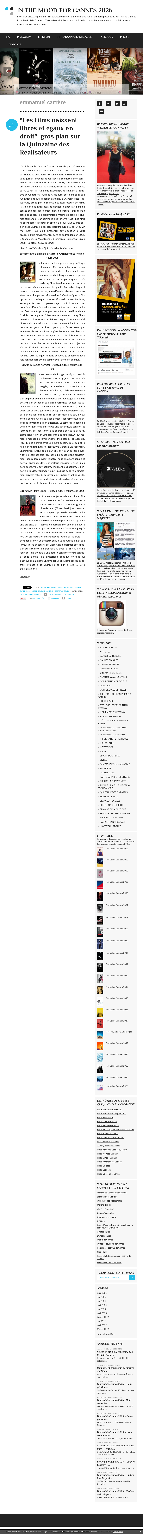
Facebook (106, 36)
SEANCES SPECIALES (110, 800)
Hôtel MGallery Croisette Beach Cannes (115, 1129)
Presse (124, 36)
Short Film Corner (105, 1209)
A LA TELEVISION (108, 647)
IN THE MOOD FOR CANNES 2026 (64, 10)
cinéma (43, 587)
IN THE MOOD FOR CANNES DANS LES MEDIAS (113, 729)
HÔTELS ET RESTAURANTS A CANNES (113, 722)
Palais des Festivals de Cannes (111, 1247)
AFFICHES (105, 651)
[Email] (101, 111)
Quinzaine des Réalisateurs (109, 1200)
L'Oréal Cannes (104, 1235)
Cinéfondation (103, 1231)
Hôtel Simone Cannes (107, 1157)
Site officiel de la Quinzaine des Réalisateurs (49, 248)
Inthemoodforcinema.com (74, 36)
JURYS (103, 751)
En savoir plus (118, 1532)
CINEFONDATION (109, 668)
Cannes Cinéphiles (105, 1213)
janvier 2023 (103, 1317)
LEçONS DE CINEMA (110, 755)
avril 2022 (102, 1325)
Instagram (24, 36)
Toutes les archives (106, 1334)
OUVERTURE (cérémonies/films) (115, 764)
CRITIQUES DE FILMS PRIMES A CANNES (114, 695)
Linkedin (44, 36)
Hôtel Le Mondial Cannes (108, 1174)
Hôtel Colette (103, 1165)
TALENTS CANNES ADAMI (112, 822)
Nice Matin (102, 1252)
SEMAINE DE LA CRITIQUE (113, 809)
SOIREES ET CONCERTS (111, 817)
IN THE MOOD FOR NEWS (112, 734)
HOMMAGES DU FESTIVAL (113, 712)
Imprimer (55, 598)
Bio (8, 36)
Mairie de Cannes (105, 1239)
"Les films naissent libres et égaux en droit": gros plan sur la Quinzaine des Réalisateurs (50, 136)
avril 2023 (102, 1313)
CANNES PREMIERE (109, 664)
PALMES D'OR (107, 772)
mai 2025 (101, 1297)
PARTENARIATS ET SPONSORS (115, 777)
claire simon (25, 591)
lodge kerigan (38, 591)
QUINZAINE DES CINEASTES (30, 595)
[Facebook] (99, 103)
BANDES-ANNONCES (110, 656)
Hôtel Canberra (104, 1169)
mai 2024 (101, 1301)
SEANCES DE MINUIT (110, 796)
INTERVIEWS (106, 747)
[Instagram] (124, 103)
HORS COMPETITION (110, 716)
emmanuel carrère (72, 587)
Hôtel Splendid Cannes (107, 1133)
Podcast (15, 44)
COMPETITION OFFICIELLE (113, 681)
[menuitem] (10, 36)
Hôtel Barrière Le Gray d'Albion (111, 1113)
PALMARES (105, 768)
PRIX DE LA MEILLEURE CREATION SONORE (114, 786)
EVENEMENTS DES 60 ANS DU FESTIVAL (113, 706)
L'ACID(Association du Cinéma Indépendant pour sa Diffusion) (115, 1226)
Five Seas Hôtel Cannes (108, 1141)
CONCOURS (106, 685)
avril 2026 (102, 1293)
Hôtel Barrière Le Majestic (109, 1109)
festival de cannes (55, 587)
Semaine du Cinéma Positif (109, 1262)
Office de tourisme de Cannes (110, 1243)
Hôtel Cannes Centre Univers (110, 1137)
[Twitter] (108, 103)
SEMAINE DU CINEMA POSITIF (115, 813)
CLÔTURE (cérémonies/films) (113, 677)
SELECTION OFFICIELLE (112, 805)
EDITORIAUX (106, 701)
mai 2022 (101, 1321)
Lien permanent (54, 595)
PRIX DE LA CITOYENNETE (113, 781)
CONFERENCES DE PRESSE (113, 689)
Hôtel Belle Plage (105, 1117)
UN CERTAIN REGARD (110, 826)
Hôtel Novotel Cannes (107, 1153)
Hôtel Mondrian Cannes (108, 1125)
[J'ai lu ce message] (140, 1532)
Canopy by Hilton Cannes (108, 1145)
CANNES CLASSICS (109, 660)
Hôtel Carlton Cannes (107, 1121)
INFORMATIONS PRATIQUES (114, 738)
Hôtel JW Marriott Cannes (109, 1161)
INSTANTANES (107, 743)
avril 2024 (102, 1305)
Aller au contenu (9, 2)
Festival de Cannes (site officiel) (112, 1192)
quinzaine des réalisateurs (57, 591)
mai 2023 (101, 1309)
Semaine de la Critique (107, 1196)
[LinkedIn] (117, 103)
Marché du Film (104, 1205)
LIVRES (103, 760)
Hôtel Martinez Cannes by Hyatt (112, 1149)
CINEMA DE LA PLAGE (111, 673)
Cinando (101, 1221)
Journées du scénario (106, 1217)
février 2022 (103, 1329)
